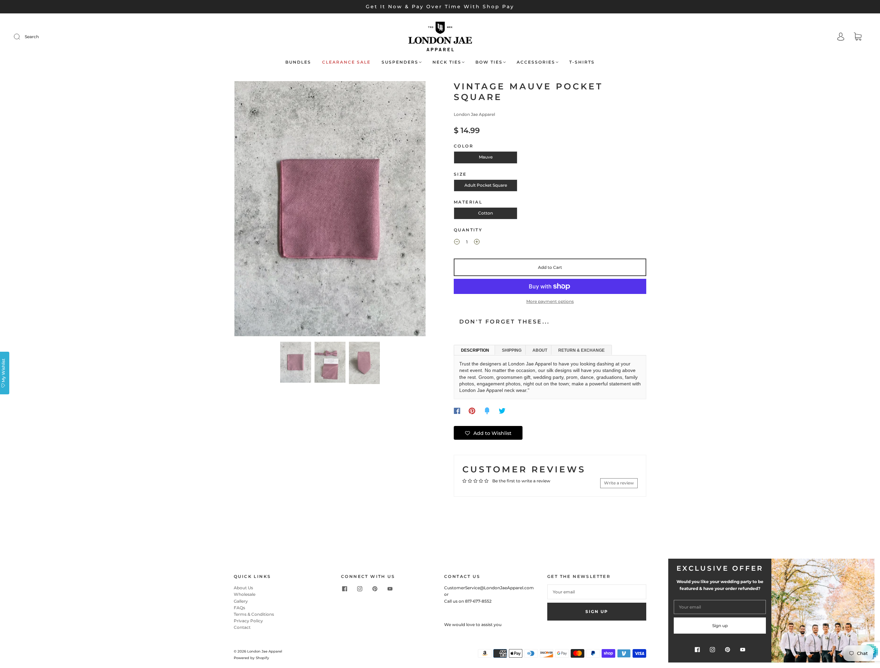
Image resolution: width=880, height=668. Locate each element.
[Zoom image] (330, 210)
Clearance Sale (346, 62)
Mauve (486, 157)
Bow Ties (489, 62)
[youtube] (389, 588)
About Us (243, 587)
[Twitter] (502, 410)
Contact (242, 627)
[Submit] (21, 36)
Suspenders (400, 62)
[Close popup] (866, 566)
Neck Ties (446, 62)
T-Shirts (582, 62)
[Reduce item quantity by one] (456, 242)
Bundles (298, 62)
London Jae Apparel (474, 114)
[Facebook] (457, 410)
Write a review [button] (619, 482)
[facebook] (344, 588)
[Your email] (596, 591)
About (539, 350)
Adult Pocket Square (485, 185)
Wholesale (244, 594)
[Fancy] (487, 410)
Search (32, 36)
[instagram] (359, 588)
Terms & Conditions (254, 614)
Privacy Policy (248, 620)
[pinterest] (374, 588)
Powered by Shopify (251, 658)
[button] (253, 210)
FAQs (239, 607)
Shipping (511, 350)
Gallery (241, 601)
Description (475, 350)
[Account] (841, 37)
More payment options (550, 301)
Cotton (485, 213)
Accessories (536, 62)
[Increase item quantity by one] (476, 242)
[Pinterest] (472, 410)
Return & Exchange (581, 350)
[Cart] (857, 37)
